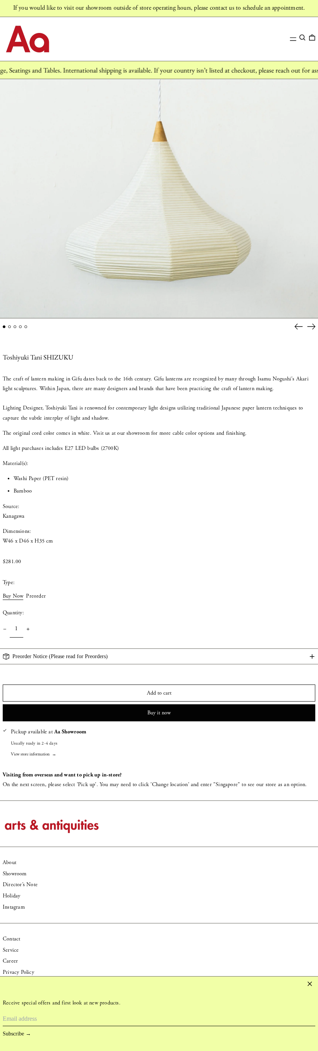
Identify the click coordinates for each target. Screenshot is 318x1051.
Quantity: (13, 612)
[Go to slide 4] (20, 326)
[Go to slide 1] (4, 326)
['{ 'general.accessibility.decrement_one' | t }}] (5, 629)
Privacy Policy (18, 972)
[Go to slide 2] (9, 326)
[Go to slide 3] (15, 326)
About (9, 862)
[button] (302, 37)
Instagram (14, 907)
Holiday (11, 895)
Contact (11, 938)
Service (11, 950)
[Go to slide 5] (25, 326)
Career (10, 961)
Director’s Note (20, 884)
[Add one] (28, 629)
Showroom (15, 873)
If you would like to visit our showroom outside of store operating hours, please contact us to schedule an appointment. (159, 8)
